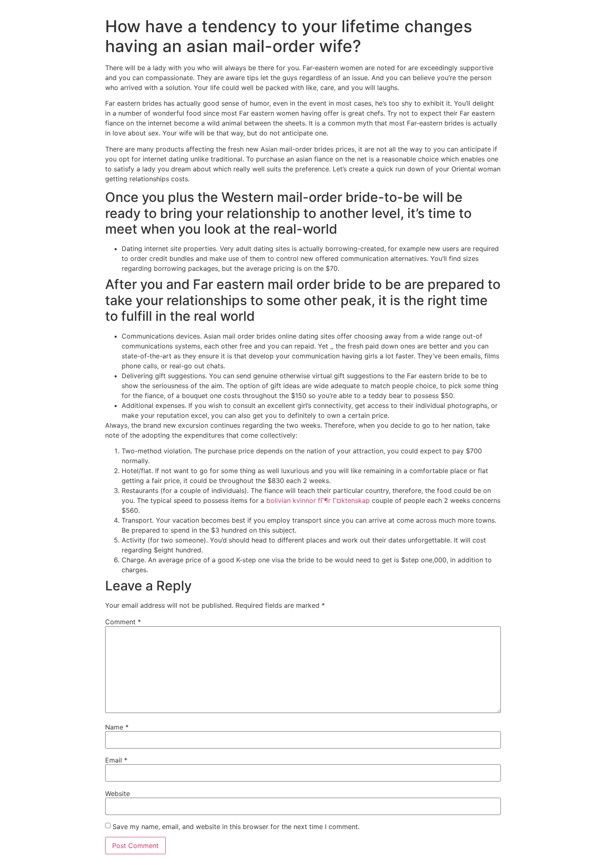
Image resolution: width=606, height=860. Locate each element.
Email (116, 760)
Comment (123, 621)
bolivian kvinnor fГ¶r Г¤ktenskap (318, 500)
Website (117, 793)
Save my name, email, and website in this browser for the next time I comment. (236, 826)
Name (117, 727)
